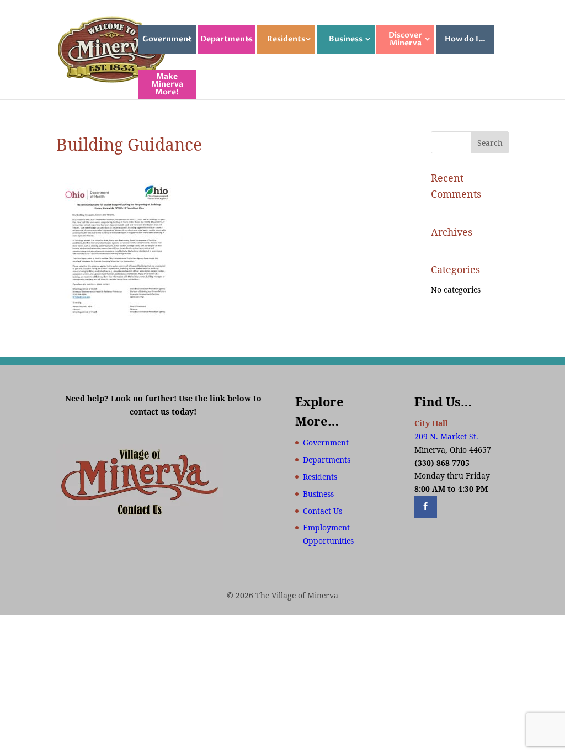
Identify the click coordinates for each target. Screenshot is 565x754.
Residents (286, 39)
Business (346, 39)
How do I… (465, 39)
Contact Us (322, 511)
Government (167, 39)
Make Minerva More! (167, 84)
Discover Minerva (405, 39)
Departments (226, 39)
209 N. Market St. (446, 436)
